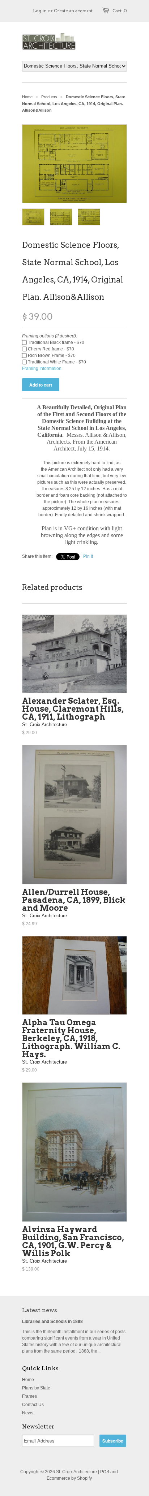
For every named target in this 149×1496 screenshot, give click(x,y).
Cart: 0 (119, 10)
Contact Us (33, 1404)
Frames (29, 1396)
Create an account (73, 10)
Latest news (39, 1310)
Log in (40, 10)
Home (28, 1379)
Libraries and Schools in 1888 (52, 1321)
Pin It (88, 556)
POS (104, 1471)
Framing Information (41, 368)
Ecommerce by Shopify (69, 1478)
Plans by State (36, 1388)
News (27, 1412)
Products (49, 97)
